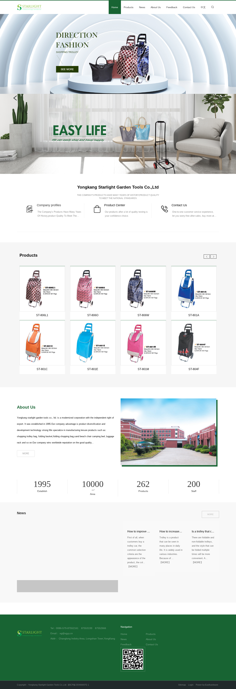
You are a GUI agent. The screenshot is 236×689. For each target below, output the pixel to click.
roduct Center (115, 205)
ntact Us (181, 205)
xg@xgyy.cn (66, 633)
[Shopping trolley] (118, 54)
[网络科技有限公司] (30, 633)
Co (174, 205)
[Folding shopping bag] (118, 134)
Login (190, 685)
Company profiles (49, 205)
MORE (210, 514)
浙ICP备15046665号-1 (78, 685)
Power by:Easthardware (207, 685)
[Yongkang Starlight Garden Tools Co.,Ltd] (34, 7)
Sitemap (182, 685)
